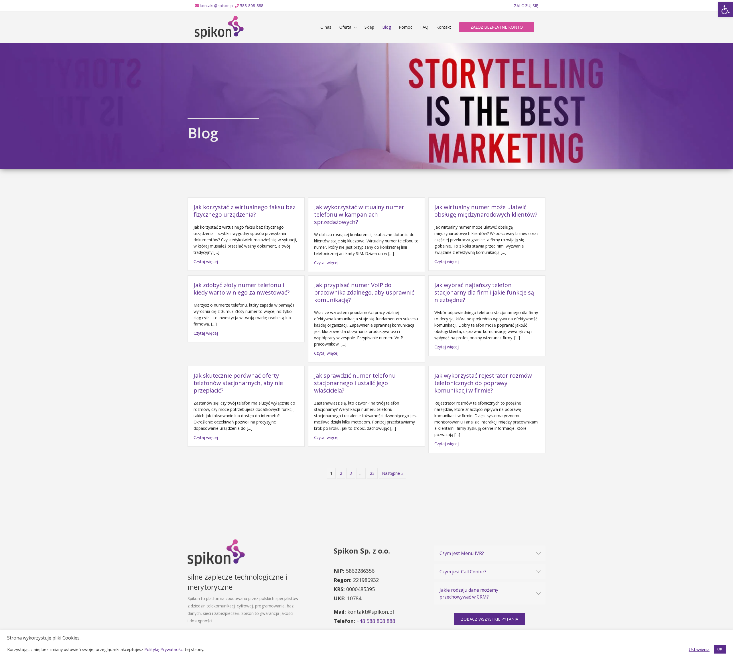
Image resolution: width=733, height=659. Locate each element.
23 (372, 473)
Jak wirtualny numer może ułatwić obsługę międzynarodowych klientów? (485, 210)
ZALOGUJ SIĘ (526, 5)
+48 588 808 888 (375, 620)
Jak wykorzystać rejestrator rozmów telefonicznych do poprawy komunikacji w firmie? (483, 383)
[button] (489, 619)
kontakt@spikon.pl (217, 5)
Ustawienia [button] (699, 649)
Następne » (392, 473)
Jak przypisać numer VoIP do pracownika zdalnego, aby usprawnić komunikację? (364, 292)
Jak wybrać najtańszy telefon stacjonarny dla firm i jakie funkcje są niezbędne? (484, 292)
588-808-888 (251, 5)
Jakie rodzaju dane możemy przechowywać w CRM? (469, 593)
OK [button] (719, 649)
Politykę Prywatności (164, 649)
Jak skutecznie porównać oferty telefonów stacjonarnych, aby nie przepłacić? (238, 383)
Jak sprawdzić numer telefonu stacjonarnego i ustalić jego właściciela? (355, 383)
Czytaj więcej (206, 261)
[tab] (489, 553)
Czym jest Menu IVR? (462, 553)
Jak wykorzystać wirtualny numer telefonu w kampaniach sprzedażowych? (359, 214)
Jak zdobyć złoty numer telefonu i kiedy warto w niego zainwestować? (241, 288)
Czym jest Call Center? (463, 571)
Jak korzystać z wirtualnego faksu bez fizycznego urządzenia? (244, 210)
